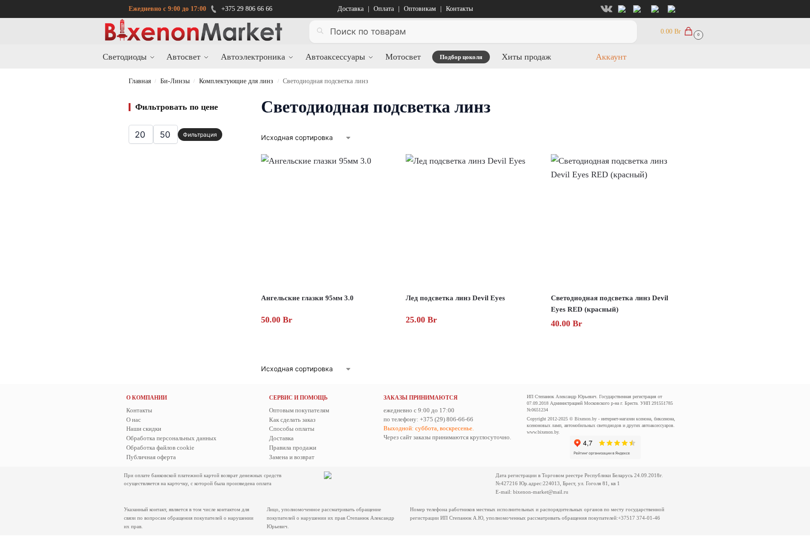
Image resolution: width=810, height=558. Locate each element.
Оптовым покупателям (299, 410)
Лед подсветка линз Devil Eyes (455, 298)
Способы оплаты (291, 428)
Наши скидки (143, 428)
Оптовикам (420, 8)
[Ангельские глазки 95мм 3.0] (326, 219)
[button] (680, 31)
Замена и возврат (291, 457)
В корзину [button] (327, 341)
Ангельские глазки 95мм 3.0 (307, 298)
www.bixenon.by (542, 432)
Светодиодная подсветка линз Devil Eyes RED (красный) (609, 303)
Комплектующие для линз (236, 81)
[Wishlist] (377, 168)
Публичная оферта (151, 457)
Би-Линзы (175, 81)
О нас (133, 419)
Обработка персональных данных (171, 438)
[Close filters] (225, 101)
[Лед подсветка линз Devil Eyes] (471, 219)
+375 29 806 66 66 (246, 8)
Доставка (351, 8)
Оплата (384, 8)
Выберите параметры (472, 341)
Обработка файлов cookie (160, 447)
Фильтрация (200, 134)
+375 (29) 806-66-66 (446, 419)
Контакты (459, 8)
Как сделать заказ (292, 419)
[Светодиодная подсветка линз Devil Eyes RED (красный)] (616, 219)
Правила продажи (292, 447)
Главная (140, 81)
